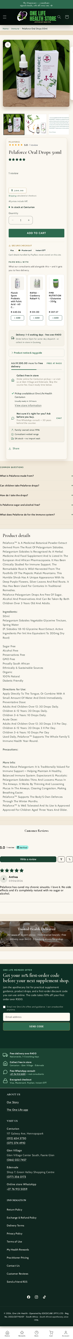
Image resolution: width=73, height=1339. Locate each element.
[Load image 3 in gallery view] (58, 124)
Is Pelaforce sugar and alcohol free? (36, 505)
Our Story (13, 1102)
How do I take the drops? (36, 495)
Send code (36, 1026)
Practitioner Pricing (18, 1257)
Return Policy (14, 1209)
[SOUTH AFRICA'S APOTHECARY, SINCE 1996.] (36, 17)
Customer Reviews (17, 1273)
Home (5, 28)
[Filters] (61, 859)
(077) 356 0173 (16, 1176)
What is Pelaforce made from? (36, 476)
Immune (15, 28)
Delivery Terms (15, 1225)
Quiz (36, 1336)
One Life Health (20, 1313)
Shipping (12, 196)
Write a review (28, 859)
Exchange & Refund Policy (21, 1217)
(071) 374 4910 (16, 1143)
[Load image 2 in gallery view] (36, 124)
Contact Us (13, 1265)
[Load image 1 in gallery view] (14, 124)
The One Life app (17, 1109)
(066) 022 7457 (16, 1159)
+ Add (17, 318)
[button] (4, 17)
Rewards (22, 1336)
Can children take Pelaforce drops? (36, 485)
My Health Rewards (18, 1249)
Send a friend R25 (17, 1281)
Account (65, 1336)
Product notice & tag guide (28, 352)
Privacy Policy (14, 1233)
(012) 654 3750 (16, 1138)
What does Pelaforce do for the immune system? (36, 514)
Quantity (13, 213)
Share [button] (16, 448)
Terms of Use (14, 1241)
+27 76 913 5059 (17, 1074)
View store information (28, 405)
